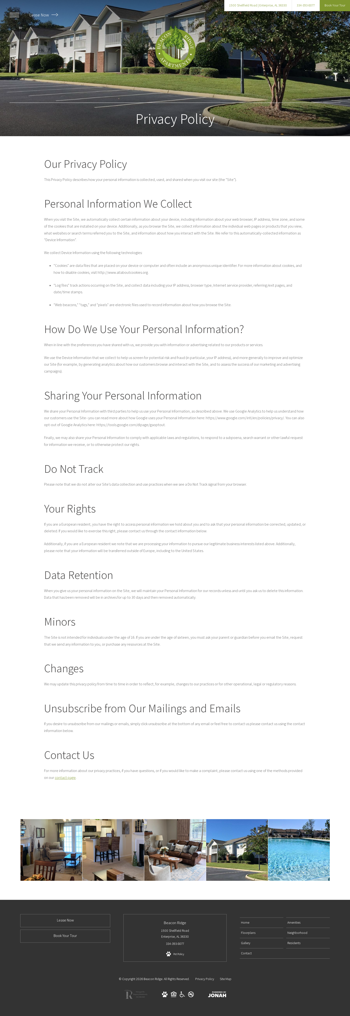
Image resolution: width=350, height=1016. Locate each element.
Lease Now (39, 15)
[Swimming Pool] (299, 850)
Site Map (225, 979)
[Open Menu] (14, 15)
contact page (65, 777)
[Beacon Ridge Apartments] (237, 850)
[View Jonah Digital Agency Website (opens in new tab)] (217, 995)
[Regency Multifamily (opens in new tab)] (136, 998)
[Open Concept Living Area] (113, 850)
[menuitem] (261, 923)
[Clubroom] (175, 850)
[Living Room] (51, 850)
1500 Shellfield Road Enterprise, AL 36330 (175, 933)
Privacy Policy (204, 979)
